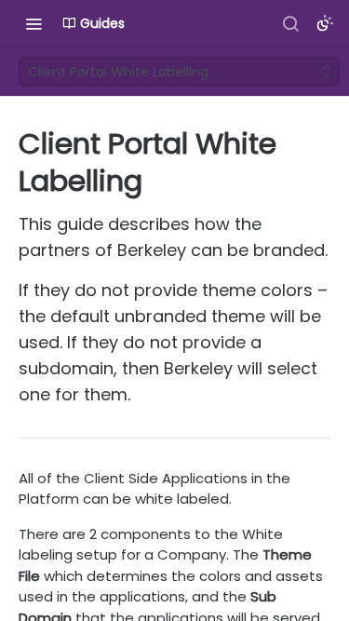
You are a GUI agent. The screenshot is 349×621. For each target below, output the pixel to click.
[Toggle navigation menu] (33, 23)
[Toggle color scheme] (325, 23)
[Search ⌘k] (290, 23)
